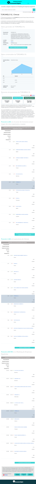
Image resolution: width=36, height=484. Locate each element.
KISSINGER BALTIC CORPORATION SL (20, 312)
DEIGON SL (15, 263)
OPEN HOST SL (16, 271)
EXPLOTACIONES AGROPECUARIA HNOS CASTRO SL (22, 386)
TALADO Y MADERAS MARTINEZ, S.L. (20, 435)
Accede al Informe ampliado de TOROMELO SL (18, 47)
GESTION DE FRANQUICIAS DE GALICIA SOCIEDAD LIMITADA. (23, 328)
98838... (12, 41)
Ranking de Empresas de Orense (24, 347)
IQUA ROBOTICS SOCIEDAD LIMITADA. (20, 451)
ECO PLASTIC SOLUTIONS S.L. (19, 370)
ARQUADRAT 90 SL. (17, 378)
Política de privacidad (30, 474)
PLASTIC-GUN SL (18, 206)
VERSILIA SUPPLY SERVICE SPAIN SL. (22, 141)
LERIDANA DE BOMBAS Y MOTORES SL (22, 157)
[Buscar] (34, 9)
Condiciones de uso (23, 474)
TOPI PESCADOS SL (17, 320)
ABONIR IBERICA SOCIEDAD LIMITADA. (22, 214)
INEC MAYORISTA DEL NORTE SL (21, 165)
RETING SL (17, 198)
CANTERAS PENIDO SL (17, 279)
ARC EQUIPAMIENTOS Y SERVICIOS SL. (22, 222)
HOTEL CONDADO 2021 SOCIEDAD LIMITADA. (21, 287)
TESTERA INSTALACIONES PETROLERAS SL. (23, 190)
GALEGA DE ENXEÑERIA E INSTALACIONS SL (21, 336)
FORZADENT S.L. (17, 394)
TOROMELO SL (18, 182)
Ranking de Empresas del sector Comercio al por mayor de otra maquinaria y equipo (25, 234)
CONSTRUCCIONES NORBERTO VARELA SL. (21, 255)
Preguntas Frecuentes (17, 474)
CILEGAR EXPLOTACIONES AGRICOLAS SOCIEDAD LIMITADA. (24, 443)
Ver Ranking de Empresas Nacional (25, 462)
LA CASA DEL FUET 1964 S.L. (19, 402)
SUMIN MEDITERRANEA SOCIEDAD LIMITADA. (23, 149)
